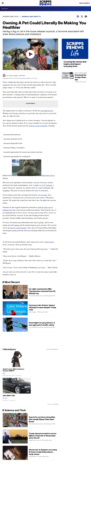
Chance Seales (13, 75)
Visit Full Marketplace (52, 349)
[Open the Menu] (2, 3)
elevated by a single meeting (17, 228)
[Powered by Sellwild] (55, 404)
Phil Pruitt (22, 75)
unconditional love (47, 110)
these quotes (49, 242)
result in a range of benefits (38, 126)
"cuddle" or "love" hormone (42, 185)
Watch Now (84, 3)
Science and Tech (10, 16)
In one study (43, 195)
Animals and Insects (31, 16)
